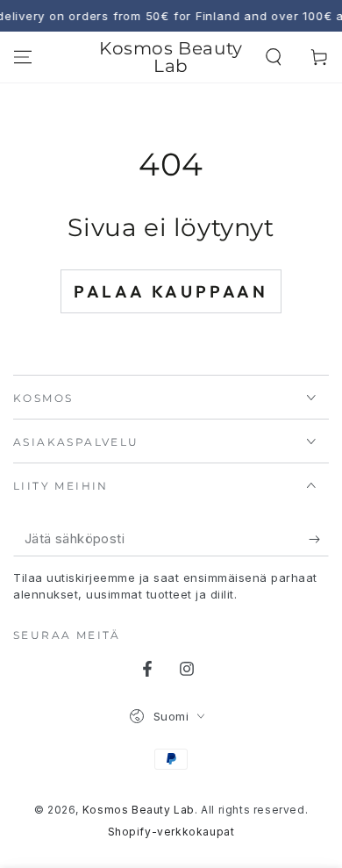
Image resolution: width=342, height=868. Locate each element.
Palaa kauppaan (171, 291)
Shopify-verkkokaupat (171, 831)
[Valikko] (23, 57)
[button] (273, 57)
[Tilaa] (319, 539)
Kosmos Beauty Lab (138, 809)
